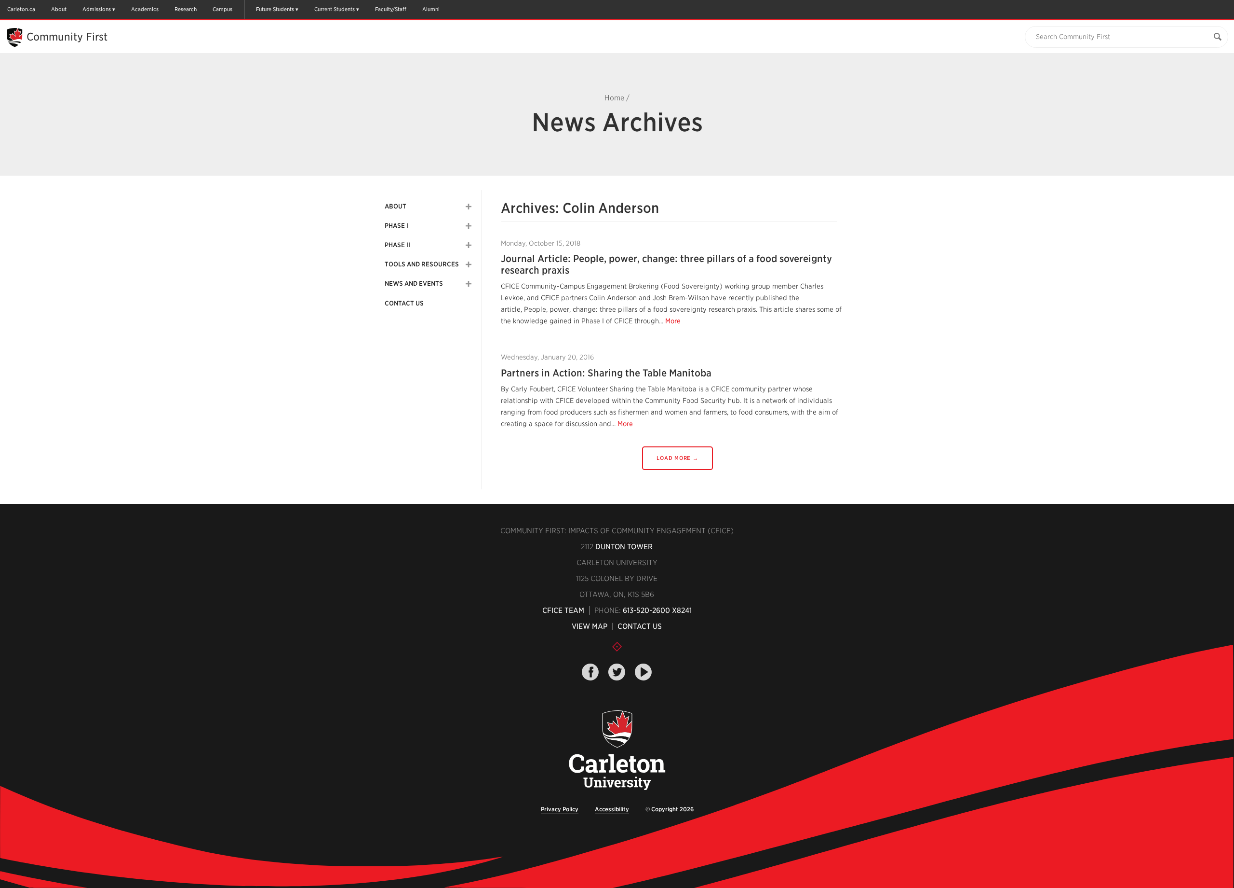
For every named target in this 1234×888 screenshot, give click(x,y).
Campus (222, 9)
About (59, 9)
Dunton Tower (624, 546)
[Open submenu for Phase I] (468, 226)
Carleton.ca (21, 9)
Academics (145, 9)
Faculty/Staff (390, 9)
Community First (67, 36)
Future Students (275, 9)
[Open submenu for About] (468, 206)
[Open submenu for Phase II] (468, 245)
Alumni (431, 9)
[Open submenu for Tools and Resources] (468, 264)
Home (614, 98)
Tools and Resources (422, 264)
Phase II (397, 245)
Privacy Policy (559, 809)
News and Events (414, 283)
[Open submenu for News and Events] (468, 284)
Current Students (334, 9)
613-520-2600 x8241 (657, 610)
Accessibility (612, 809)
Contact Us (404, 303)
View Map (589, 626)
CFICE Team (563, 610)
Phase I (396, 225)
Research (185, 9)
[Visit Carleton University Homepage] (617, 750)
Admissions (96, 9)
